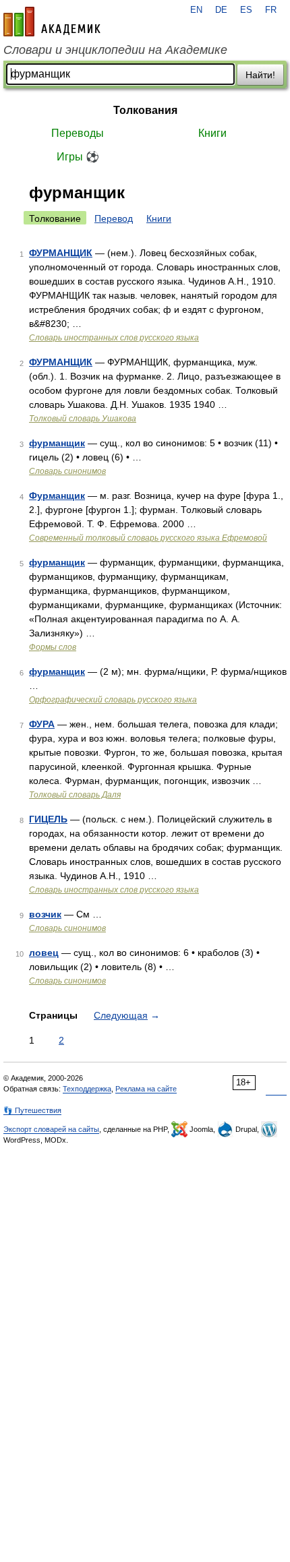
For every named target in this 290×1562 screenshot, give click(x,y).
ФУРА (42, 724)
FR (271, 10)
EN (196, 10)
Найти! (260, 74)
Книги (212, 133)
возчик (45, 914)
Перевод (113, 218)
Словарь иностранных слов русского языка (114, 337)
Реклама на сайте (146, 1089)
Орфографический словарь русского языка (113, 699)
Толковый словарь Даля (75, 795)
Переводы (77, 133)
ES (246, 10)
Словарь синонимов (67, 471)
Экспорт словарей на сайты (51, 1129)
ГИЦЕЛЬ (48, 819)
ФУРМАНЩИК (60, 252)
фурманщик (57, 443)
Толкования (145, 110)
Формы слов (52, 647)
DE (221, 10)
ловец (44, 952)
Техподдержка (87, 1089)
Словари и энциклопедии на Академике (115, 50)
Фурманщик (57, 495)
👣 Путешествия (32, 1110)
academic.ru (51, 21)
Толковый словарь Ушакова (82, 418)
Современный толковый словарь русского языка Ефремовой (148, 538)
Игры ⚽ (78, 156)
